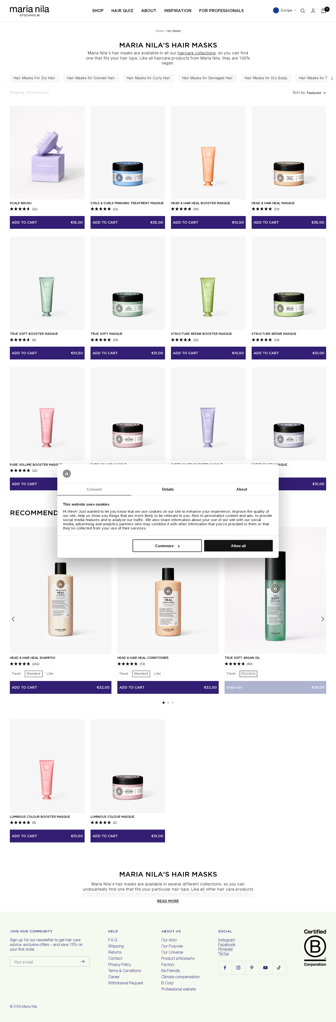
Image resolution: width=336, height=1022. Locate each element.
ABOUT (148, 10)
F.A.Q (112, 941)
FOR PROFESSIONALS (221, 10)
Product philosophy (178, 959)
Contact (115, 959)
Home (159, 31)
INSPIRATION (177, 10)
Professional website (178, 990)
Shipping (116, 947)
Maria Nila (29, 1007)
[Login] (313, 11)
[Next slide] (332, 78)
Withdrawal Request (125, 984)
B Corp (167, 984)
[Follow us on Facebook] (225, 968)
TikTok (223, 955)
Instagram (226, 941)
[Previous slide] (4, 78)
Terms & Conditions (124, 971)
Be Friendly (170, 971)
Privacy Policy (119, 965)
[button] (164, 703)
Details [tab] (168, 489)
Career (114, 977)
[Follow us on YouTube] (265, 968)
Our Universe (172, 953)
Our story (169, 941)
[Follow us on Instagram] (238, 968)
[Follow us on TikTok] (279, 968)
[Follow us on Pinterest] (252, 968)
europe (286, 11)
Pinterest (225, 950)
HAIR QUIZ (122, 10)
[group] (34, 78)
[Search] (303, 11)
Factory (167, 965)
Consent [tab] (94, 489)
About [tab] (241, 489)
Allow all (238, 546)
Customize (164, 546)
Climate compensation (180, 977)
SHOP (98, 10)
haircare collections (197, 54)
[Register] (83, 961)
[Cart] (323, 11)
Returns (115, 953)
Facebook (226, 945)
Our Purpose (172, 947)
